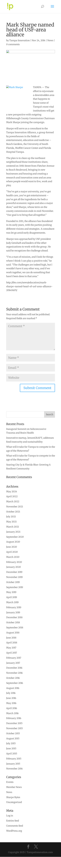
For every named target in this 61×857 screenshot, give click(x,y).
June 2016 (11, 698)
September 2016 (14, 683)
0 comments (13, 44)
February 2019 (13, 607)
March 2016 (12, 713)
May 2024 (11, 491)
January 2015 (13, 763)
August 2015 (12, 738)
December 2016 (14, 667)
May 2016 (11, 703)
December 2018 (14, 617)
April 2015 (11, 753)
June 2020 (11, 546)
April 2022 (12, 496)
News (50, 40)
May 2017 (11, 647)
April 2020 (12, 551)
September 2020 (15, 536)
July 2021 (11, 516)
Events (10, 782)
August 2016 (12, 688)
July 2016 (10, 693)
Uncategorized (14, 802)
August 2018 (12, 632)
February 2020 (14, 562)
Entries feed (12, 820)
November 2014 (14, 768)
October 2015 (13, 733)
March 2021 (12, 526)
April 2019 (11, 597)
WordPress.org (14, 830)
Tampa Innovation (19, 40)
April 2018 (11, 642)
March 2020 (12, 557)
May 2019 (11, 592)
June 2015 (11, 748)
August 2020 (13, 541)
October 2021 (13, 511)
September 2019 (14, 587)
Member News (14, 787)
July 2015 (11, 743)
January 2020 (13, 566)
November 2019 (14, 577)
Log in (9, 815)
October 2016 (13, 677)
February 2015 (13, 758)
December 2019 (14, 572)
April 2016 (11, 708)
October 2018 (13, 622)
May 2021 (11, 521)
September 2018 (14, 627)
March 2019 (12, 602)
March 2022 (12, 501)
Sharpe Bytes (13, 797)
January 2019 (13, 612)
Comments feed (14, 825)
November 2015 (14, 728)
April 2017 (11, 652)
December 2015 (14, 723)
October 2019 (13, 582)
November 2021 (14, 506)
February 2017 (13, 657)
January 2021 (13, 531)
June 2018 (11, 637)
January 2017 (13, 662)
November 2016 (14, 672)
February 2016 (13, 718)
